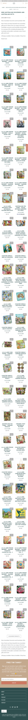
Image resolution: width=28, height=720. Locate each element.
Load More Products (14, 636)
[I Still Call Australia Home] (14, 3)
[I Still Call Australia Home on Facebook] (13, 707)
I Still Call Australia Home (9, 714)
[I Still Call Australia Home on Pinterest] (17, 707)
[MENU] (1, 3)
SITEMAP (20, 715)
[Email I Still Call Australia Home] (11, 707)
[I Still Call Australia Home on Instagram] (15, 707)
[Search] (23, 3)
